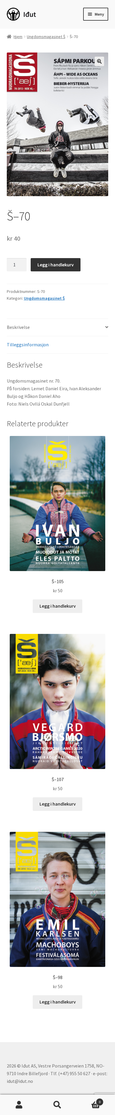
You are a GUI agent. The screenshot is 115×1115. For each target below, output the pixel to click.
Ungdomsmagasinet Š (46, 36)
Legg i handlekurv (55, 265)
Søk (57, 1105)
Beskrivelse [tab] (18, 327)
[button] (99, 61)
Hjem (18, 36)
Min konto (19, 1105)
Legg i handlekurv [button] (58, 606)
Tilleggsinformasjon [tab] (28, 344)
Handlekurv (89, 1100)
